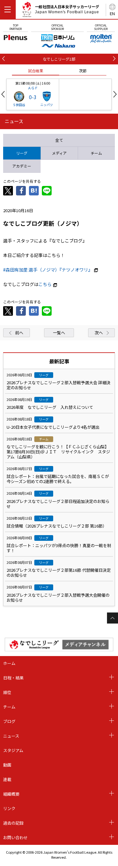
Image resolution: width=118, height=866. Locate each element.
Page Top (112, 618)
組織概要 (11, 794)
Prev (3, 94)
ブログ (9, 721)
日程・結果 (13, 678)
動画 (7, 765)
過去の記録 (13, 823)
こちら (45, 284)
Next (115, 94)
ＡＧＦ (33, 87)
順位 (7, 692)
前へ (19, 333)
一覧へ (59, 333)
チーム (9, 707)
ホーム (9, 663)
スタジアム (13, 750)
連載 (7, 779)
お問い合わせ (15, 837)
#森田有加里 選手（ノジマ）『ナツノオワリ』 (48, 269)
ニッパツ (46, 104)
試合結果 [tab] (35, 70)
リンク (9, 808)
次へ (99, 333)
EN (112, 13)
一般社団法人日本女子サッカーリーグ (67, 9)
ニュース (11, 736)
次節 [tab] (83, 70)
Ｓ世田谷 (19, 104)
